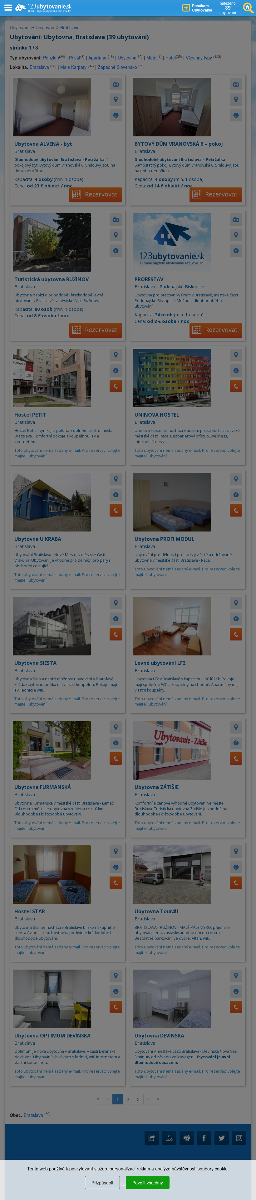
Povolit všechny (147, 1182)
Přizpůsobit (102, 1182)
